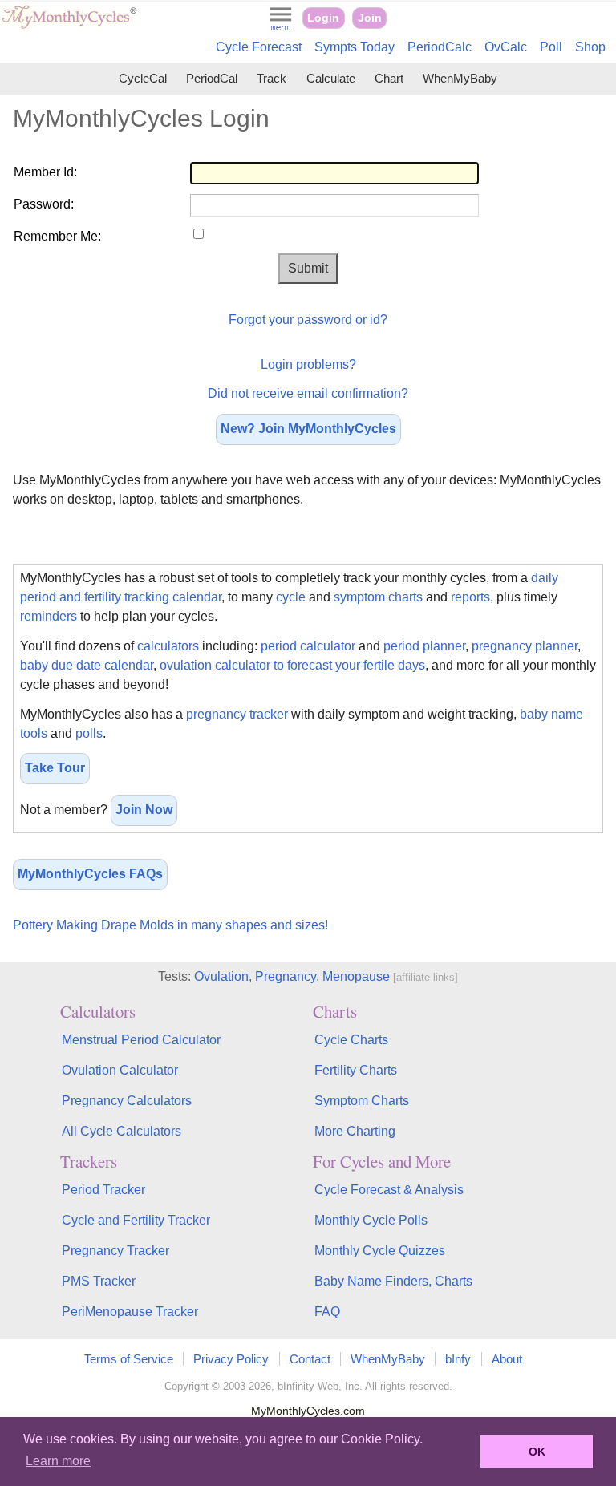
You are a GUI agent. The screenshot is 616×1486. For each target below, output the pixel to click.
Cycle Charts (351, 1040)
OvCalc (505, 47)
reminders (48, 616)
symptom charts (378, 597)
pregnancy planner (525, 646)
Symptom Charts (361, 1100)
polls (89, 733)
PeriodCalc (439, 47)
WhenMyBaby (460, 78)
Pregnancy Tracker (115, 1250)
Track (271, 78)
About (507, 1359)
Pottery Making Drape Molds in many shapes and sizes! (170, 925)
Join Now (144, 809)
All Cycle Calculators (121, 1131)
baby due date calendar (86, 665)
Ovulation (221, 976)
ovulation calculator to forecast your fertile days (292, 665)
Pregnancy (285, 976)
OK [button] (537, 1451)
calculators (168, 646)
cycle (291, 597)
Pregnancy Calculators (127, 1100)
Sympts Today (354, 47)
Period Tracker (103, 1189)
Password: (44, 204)
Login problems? (308, 364)
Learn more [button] (58, 1461)
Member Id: (45, 172)
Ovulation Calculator (120, 1070)
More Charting (354, 1131)
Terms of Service (128, 1359)
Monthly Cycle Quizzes (379, 1250)
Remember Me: (57, 236)
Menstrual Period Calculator (141, 1040)
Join (370, 18)
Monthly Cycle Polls (371, 1220)
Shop (590, 47)
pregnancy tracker (237, 714)
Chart (389, 78)
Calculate (330, 78)
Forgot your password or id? (308, 319)
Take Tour (55, 768)
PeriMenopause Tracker (130, 1311)
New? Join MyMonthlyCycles (308, 428)
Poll (551, 47)
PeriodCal (211, 78)
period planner (424, 646)
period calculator (308, 646)
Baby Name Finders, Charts (393, 1281)
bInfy (458, 1359)
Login (323, 18)
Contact (310, 1359)
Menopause (356, 976)
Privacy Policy (231, 1359)
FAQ (327, 1311)
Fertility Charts (355, 1070)
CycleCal (143, 78)
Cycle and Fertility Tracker (136, 1220)
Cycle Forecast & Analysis (389, 1189)
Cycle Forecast (259, 47)
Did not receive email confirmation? (308, 393)
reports (470, 597)
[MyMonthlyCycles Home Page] (69, 25)
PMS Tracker (99, 1281)
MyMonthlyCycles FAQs (90, 874)
